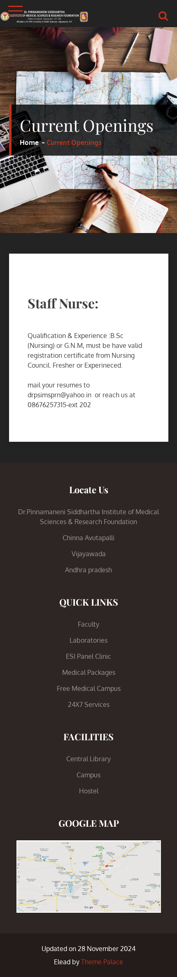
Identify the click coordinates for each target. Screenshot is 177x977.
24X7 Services (88, 704)
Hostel (88, 791)
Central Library (88, 759)
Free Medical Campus (89, 688)
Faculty (88, 624)
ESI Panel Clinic (88, 656)
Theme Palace (102, 962)
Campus (88, 775)
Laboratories (88, 640)
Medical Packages (88, 672)
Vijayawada (89, 554)
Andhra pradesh (88, 570)
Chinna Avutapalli (88, 538)
